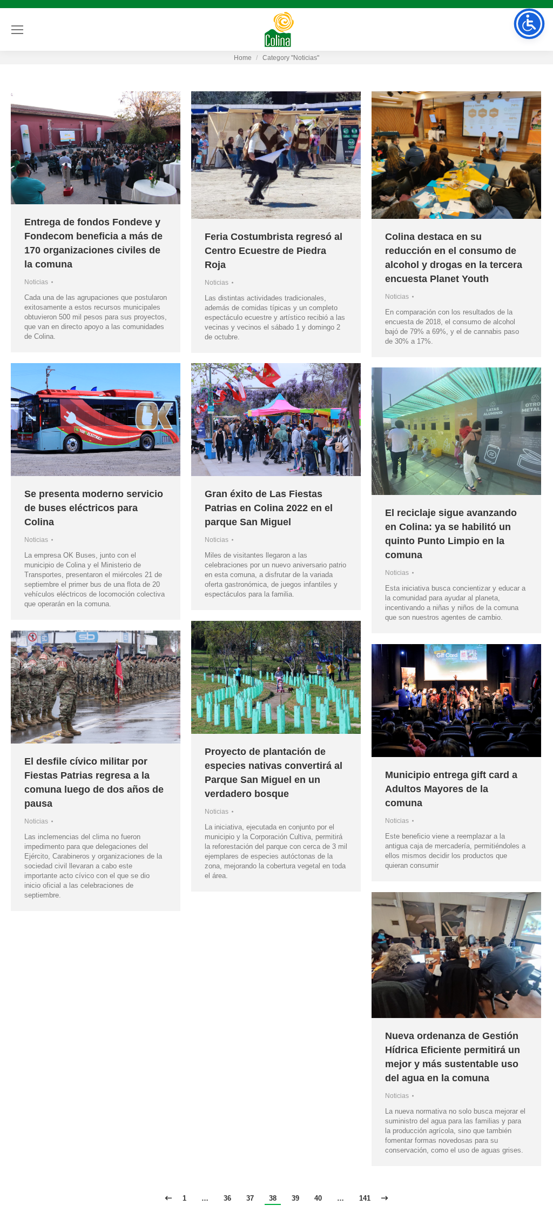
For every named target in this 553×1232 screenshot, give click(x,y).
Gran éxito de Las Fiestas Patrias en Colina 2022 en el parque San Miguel (269, 507)
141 (364, 1198)
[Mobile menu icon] (17, 29)
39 (295, 1198)
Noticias (36, 282)
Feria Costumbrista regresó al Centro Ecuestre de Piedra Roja (273, 250)
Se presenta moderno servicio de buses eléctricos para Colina (93, 507)
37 (250, 1198)
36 (227, 1198)
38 (272, 1198)
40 (318, 1198)
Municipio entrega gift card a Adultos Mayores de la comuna (451, 788)
